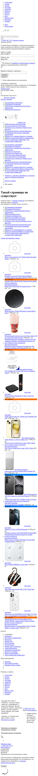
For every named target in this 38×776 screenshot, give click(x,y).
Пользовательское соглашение (11, 733)
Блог (6, 16)
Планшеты (17, 104)
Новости (7, 11)
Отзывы (7, 21)
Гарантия (8, 9)
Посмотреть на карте (8, 720)
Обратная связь (6, 744)
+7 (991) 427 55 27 (7, 40)
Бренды (7, 13)
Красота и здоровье (25, 136)
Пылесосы (17, 109)
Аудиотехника (21, 126)
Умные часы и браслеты (13, 646)
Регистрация (9, 26)
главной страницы (18, 200)
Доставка (8, 7)
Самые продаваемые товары (10, 238)
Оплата (7, 6)
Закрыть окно (5, 88)
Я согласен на (19, 63)
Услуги (7, 14)
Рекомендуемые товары (12, 665)
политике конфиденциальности (13, 762)
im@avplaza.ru (32, 710)
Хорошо (4, 766)
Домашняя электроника (12, 650)
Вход (6, 24)
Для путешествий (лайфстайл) (17, 140)
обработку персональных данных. (23, 63)
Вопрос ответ (9, 18)
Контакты (8, 19)
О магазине (8, 2)
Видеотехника (21, 124)
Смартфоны (18, 102)
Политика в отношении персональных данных (9, 729)
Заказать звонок (18, 40)
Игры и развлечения (27, 138)
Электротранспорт (25, 131)
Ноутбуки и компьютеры (13, 638)
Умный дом (21, 122)
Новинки (8, 661)
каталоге (15, 202)
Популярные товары (11, 663)
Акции (7, 4)
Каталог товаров (9, 97)
